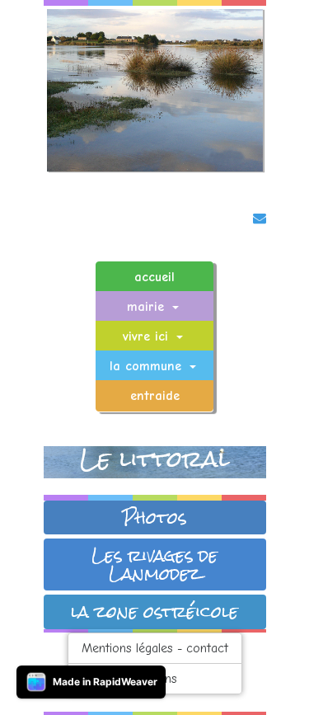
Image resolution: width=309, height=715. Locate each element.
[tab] (155, 518)
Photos (154, 518)
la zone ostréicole (154, 612)
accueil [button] (154, 277)
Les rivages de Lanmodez (154, 564)
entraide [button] (155, 395)
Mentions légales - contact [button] (155, 648)
